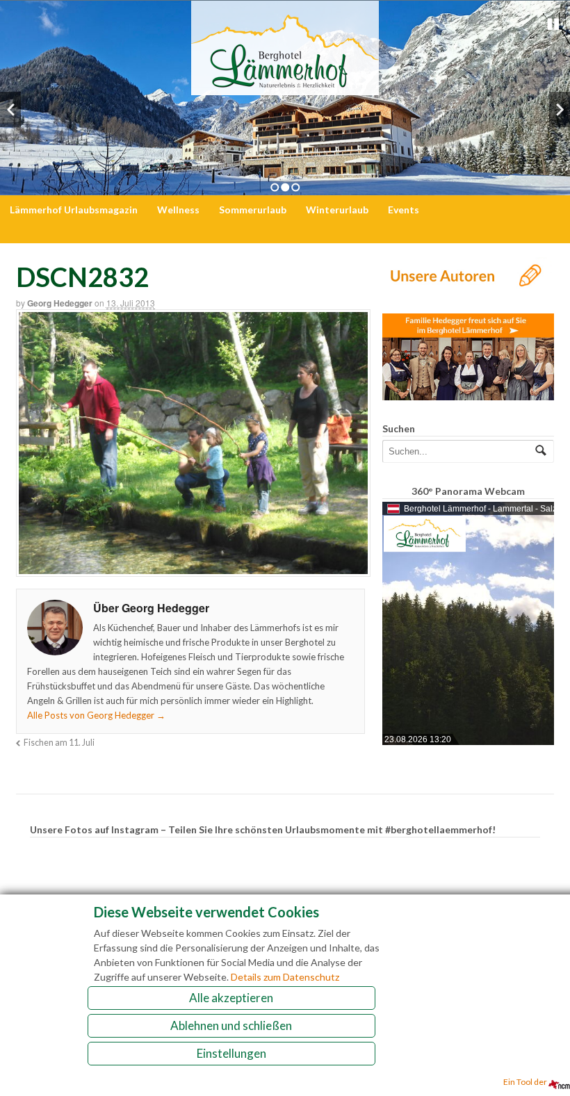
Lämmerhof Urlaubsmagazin (74, 209)
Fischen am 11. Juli (59, 742)
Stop (553, 24)
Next (559, 109)
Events (403, 209)
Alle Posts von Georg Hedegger (96, 715)
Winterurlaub (337, 209)
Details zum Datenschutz (285, 977)
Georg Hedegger (59, 303)
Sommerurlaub (252, 209)
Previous (10, 109)
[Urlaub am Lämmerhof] (285, 88)
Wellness (178, 209)
